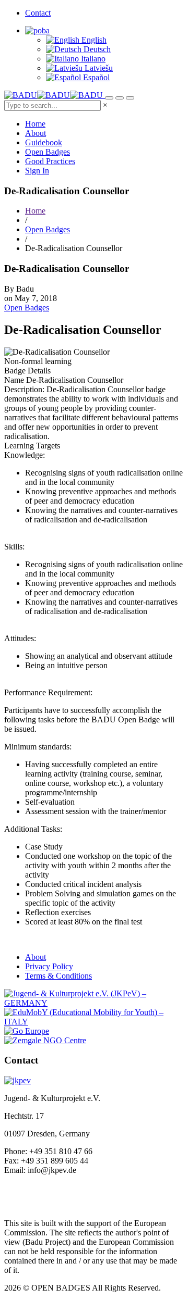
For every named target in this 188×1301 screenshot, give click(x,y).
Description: (24, 389)
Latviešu (98, 68)
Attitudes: (20, 638)
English (93, 39)
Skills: (14, 546)
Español (95, 77)
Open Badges (47, 151)
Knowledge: (24, 455)
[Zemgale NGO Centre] (45, 1040)
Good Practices (50, 161)
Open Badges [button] (26, 307)
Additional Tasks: (33, 828)
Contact (38, 12)
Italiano (92, 58)
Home (35, 123)
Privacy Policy (49, 966)
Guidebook (43, 142)
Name (14, 380)
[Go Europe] (26, 1031)
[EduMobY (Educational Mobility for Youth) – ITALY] (94, 1021)
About (35, 133)
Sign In (37, 170)
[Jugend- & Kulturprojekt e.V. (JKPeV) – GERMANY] (94, 1002)
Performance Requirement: (48, 692)
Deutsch (96, 49)
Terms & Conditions (58, 975)
